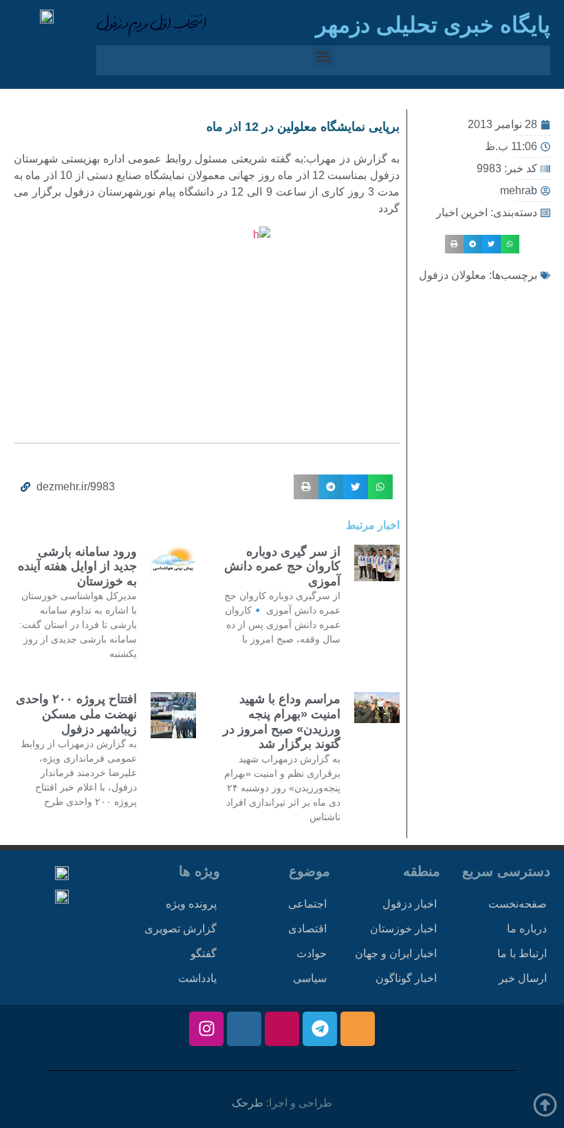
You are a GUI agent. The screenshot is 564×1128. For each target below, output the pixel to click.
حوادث (311, 953)
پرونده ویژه (191, 904)
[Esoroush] (244, 1029)
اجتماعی (307, 904)
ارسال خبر (523, 978)
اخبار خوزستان (403, 928)
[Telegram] (320, 1029)
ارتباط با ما (522, 953)
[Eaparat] (282, 1029)
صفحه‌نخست (517, 904)
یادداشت (197, 978)
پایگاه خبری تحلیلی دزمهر (433, 24)
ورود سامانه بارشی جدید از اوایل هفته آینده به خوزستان (77, 566)
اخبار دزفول (409, 904)
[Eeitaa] (357, 1029)
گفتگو (204, 953)
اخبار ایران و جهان (396, 953)
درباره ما (527, 928)
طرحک (247, 1103)
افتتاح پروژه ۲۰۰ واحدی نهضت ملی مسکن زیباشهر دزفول (76, 713)
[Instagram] (206, 1029)
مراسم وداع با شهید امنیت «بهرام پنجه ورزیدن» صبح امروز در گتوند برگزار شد (281, 721)
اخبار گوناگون (406, 978)
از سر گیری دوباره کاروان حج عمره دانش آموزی (282, 566)
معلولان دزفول (452, 275)
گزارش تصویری (180, 928)
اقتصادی (307, 928)
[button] (323, 56)
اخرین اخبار (462, 212)
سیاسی (310, 978)
